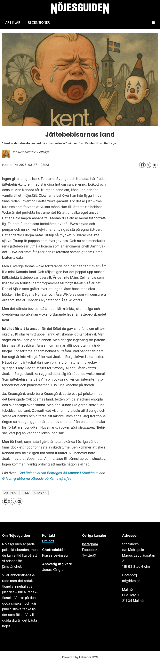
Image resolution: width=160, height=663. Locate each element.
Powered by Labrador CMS (80, 657)
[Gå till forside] (80, 8)
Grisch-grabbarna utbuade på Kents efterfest (37, 479)
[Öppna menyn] (153, 22)
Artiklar (12, 22)
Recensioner (39, 22)
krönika (40, 492)
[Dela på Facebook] (142, 165)
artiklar (11, 492)
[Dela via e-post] (154, 165)
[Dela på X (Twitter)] (148, 165)
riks (26, 492)
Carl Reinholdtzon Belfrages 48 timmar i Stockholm (58, 473)
